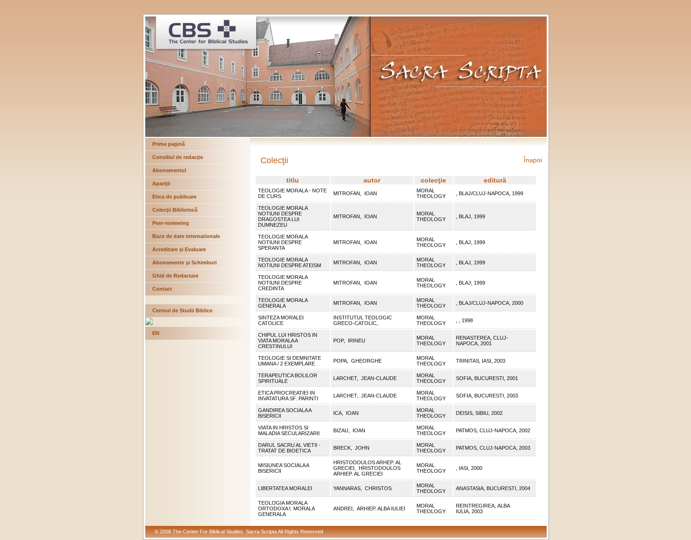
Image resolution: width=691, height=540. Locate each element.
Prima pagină (168, 144)
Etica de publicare (174, 196)
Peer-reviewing (170, 223)
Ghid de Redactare (175, 275)
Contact (162, 289)
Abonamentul (169, 170)
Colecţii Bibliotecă (174, 210)
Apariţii (161, 183)
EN (155, 333)
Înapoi (533, 160)
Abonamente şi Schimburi (184, 262)
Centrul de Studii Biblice (182, 310)
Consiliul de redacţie (177, 157)
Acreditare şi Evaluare (179, 249)
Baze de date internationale (186, 236)
